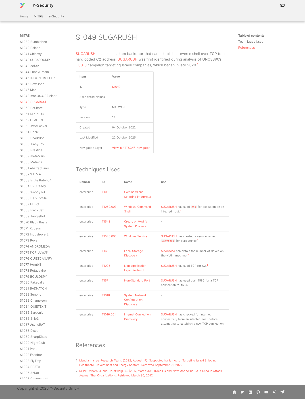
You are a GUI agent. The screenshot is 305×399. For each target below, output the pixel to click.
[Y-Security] (22, 5)
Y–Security (56, 16)
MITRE (38, 16)
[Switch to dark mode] (282, 5)
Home (24, 16)
